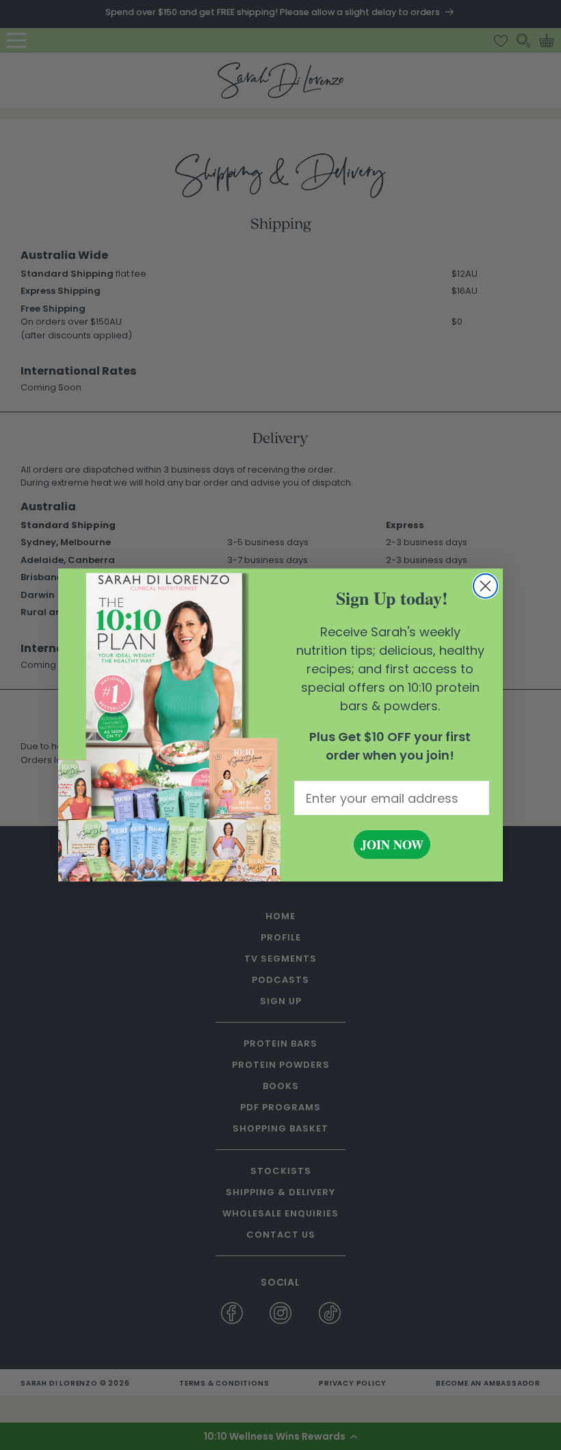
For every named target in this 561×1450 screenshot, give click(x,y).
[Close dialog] (485, 586)
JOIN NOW (392, 844)
